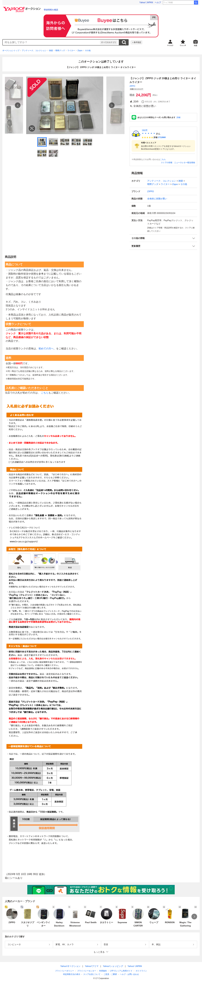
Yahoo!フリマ (91, 966)
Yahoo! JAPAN (146, 2)
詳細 (178, 117)
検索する (124, 42)
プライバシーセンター (86, 971)
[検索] (196, 2)
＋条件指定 (136, 42)
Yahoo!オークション (70, 966)
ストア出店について (91, 974)
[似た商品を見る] (32, 128)
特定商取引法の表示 (71, 974)
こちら (163, 159)
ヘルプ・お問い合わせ (129, 974)
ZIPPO (132, 86)
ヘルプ (158, 2)
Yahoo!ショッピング (113, 966)
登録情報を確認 (51, 9)
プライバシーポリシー (64, 971)
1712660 (162, 137)
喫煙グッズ (60, 50)
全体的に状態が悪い (157, 198)
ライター (71, 50)
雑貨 (51, 50)
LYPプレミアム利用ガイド (121, 971)
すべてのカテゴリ (108, 42)
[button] (163, 238)
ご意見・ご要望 (110, 974)
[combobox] (51, 42)
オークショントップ (10, 50)
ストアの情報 (166, 162)
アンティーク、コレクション (34, 50)
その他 (88, 50)
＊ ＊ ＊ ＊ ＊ (148, 133)
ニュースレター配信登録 (184, 162)
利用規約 (103, 971)
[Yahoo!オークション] (22, 7)
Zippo (79, 50)
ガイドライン (141, 971)
